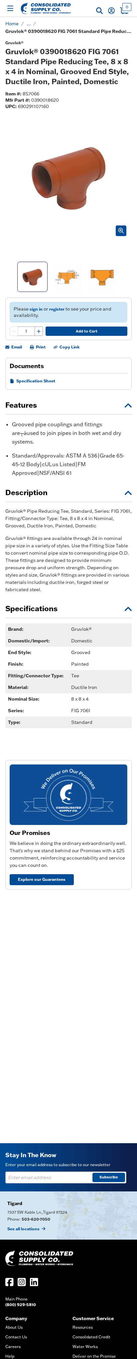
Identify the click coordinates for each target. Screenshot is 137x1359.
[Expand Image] (121, 230)
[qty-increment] (39, 331)
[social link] (9, 1282)
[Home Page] (46, 8)
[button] (99, 10)
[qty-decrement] (14, 331)
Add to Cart (86, 331)
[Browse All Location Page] (68, 1215)
